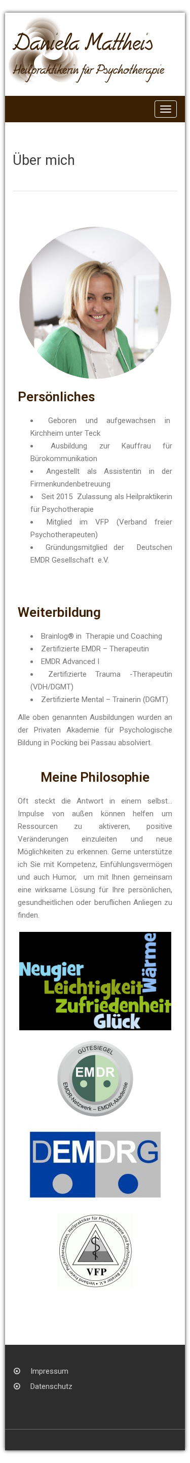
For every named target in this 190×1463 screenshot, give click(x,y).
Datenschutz (51, 1386)
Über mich (44, 160)
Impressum (49, 1371)
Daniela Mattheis (83, 47)
